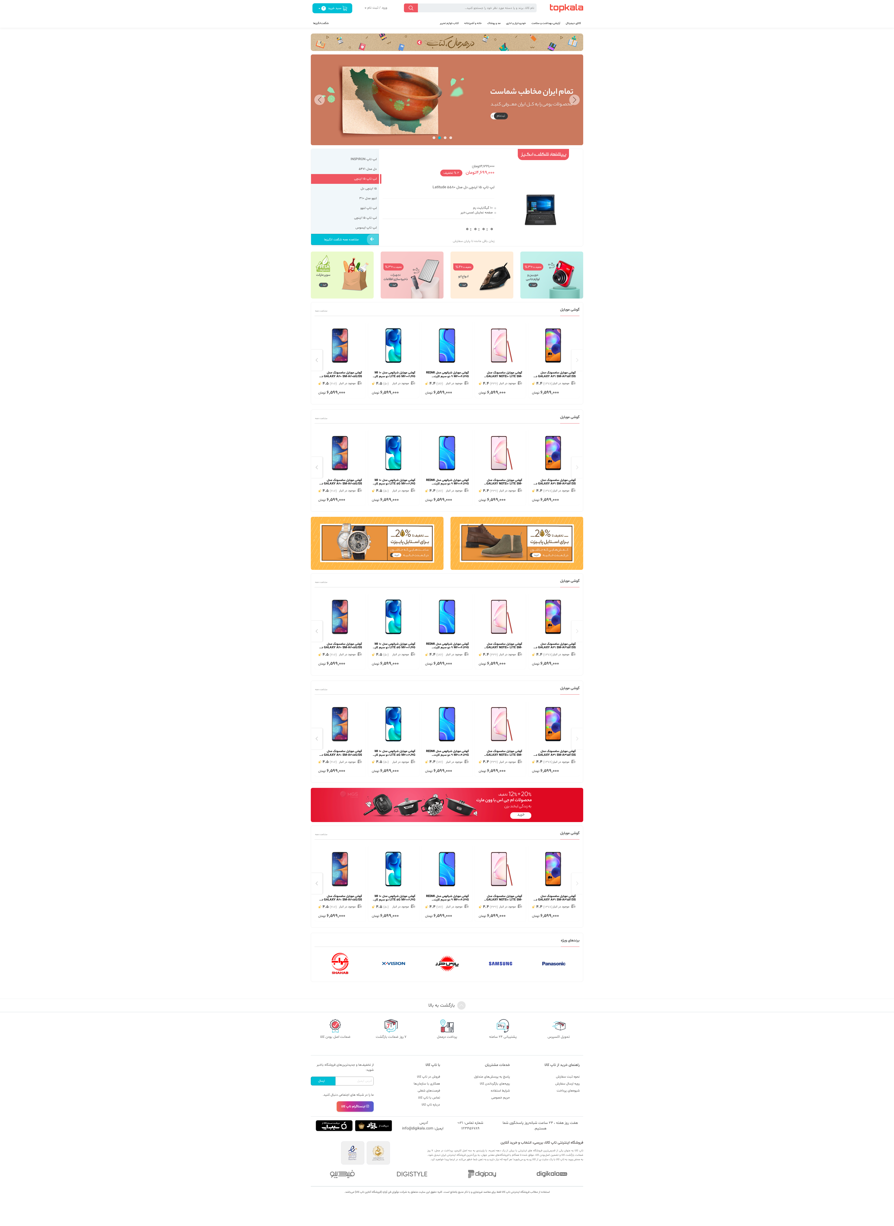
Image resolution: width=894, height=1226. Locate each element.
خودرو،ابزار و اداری (516, 23)
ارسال (321, 1081)
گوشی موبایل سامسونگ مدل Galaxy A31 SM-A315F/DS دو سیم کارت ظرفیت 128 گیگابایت (555, 374)
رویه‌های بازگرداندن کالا (495, 1084)
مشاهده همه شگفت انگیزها (341, 240)
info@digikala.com (417, 1128)
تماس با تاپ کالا (429, 1097)
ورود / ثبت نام (376, 8)
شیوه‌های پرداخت (568, 1090)
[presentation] (577, 360)
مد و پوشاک (494, 23)
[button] (574, 99)
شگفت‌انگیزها (321, 23)
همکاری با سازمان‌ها (427, 1084)
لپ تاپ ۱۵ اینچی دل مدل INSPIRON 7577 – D (458, 187)
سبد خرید (332, 8)
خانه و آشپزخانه (473, 23)
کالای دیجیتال (573, 23)
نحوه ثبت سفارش (568, 1077)
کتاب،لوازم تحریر (449, 23)
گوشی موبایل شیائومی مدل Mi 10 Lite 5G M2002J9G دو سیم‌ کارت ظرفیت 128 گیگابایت (393, 374)
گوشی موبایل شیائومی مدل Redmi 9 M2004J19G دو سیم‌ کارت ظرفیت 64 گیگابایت (447, 374)
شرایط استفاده (500, 1090)
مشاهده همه (321, 310)
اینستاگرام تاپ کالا (353, 1106)
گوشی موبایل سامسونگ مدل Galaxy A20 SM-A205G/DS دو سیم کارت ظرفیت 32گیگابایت (341, 374)
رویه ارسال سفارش (567, 1084)
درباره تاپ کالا (431, 1104)
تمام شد (482, 229)
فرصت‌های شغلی (429, 1090)
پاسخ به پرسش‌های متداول (492, 1077)
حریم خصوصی (500, 1097)
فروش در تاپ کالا (428, 1077)
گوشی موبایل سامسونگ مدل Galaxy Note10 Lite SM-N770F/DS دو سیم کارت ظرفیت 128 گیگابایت (501, 374)
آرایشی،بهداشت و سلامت (546, 23)
